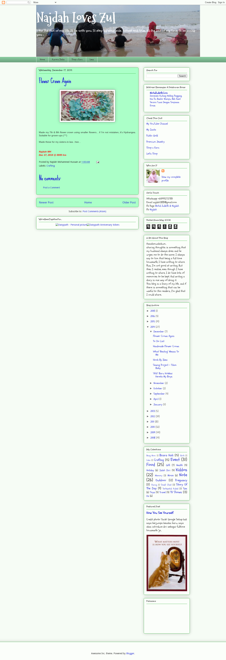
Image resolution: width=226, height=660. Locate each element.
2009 (153, 432)
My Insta (151, 129)
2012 (153, 416)
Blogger (130, 653)
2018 (153, 311)
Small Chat (166, 484)
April (156, 399)
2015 (153, 321)
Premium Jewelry (155, 142)
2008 (153, 438)
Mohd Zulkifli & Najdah (167, 206)
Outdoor (161, 480)
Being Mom (151, 455)
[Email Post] (97, 162)
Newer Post (46, 202)
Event (175, 460)
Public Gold (152, 135)
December (159, 331)
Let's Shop (152, 153)
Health (179, 465)
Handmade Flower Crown (166, 346)
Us (147, 496)
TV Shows (176, 492)
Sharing (154, 484)
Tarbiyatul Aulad (170, 488)
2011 (152, 422)
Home (42, 59)
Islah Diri (164, 470)
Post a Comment (51, 187)
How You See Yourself (159, 513)
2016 (153, 316)
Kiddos (181, 470)
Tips (185, 488)
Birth (182, 455)
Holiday (150, 470)
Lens (92, 59)
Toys (152, 492)
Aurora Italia (58, 59)
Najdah (153, 209)
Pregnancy (181, 480)
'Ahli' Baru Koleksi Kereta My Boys (163, 375)
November (159, 383)
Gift (168, 465)
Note (183, 475)
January (158, 404)
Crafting (50, 165)
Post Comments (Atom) (94, 211)
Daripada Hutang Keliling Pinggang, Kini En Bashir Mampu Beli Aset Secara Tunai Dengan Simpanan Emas (166, 100)
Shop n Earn (77, 59)
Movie (171, 475)
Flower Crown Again (163, 336)
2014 (153, 327)
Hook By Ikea (160, 360)
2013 (153, 411)
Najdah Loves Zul (76, 18)
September (160, 394)
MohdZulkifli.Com (159, 93)
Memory (158, 475)
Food (150, 465)
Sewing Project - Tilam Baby (165, 366)
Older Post (129, 202)
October (158, 388)
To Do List (158, 341)
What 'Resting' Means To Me (166, 353)
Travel (162, 492)
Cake (148, 460)
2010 (153, 427)
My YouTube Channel (157, 124)
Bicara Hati (166, 455)
